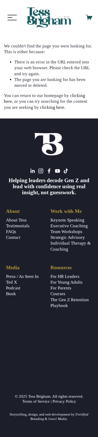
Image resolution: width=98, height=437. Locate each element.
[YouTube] (57, 171)
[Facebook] (49, 171)
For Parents (60, 287)
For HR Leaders (64, 276)
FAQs (11, 231)
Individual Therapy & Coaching (70, 246)
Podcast (13, 287)
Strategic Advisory (67, 237)
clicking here (52, 107)
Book (11, 293)
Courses (57, 293)
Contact (13, 237)
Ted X (11, 282)
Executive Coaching (69, 225)
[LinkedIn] (32, 171)
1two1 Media (57, 419)
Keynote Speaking (67, 220)
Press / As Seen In (22, 276)
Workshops (71, 231)
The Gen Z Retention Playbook (69, 302)
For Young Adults (66, 282)
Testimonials (18, 225)
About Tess (16, 220)
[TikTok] (65, 171)
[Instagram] (40, 171)
